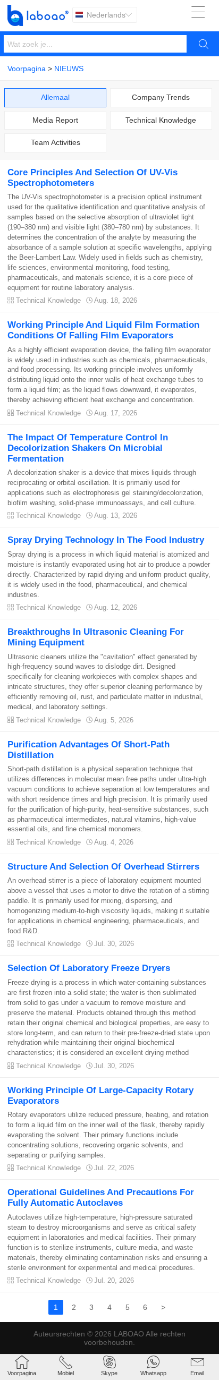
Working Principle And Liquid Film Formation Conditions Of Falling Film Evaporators (103, 330)
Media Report (55, 120)
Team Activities (55, 142)
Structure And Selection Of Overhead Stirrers (103, 867)
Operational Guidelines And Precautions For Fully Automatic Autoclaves (100, 1197)
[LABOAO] (38, 15)
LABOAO (129, 1334)
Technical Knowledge (160, 120)
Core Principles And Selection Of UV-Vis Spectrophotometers (92, 177)
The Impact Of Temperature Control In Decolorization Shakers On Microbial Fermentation (87, 448)
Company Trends (161, 97)
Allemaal (55, 97)
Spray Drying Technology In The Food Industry (105, 540)
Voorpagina (26, 68)
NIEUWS (68, 68)
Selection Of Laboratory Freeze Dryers (88, 968)
